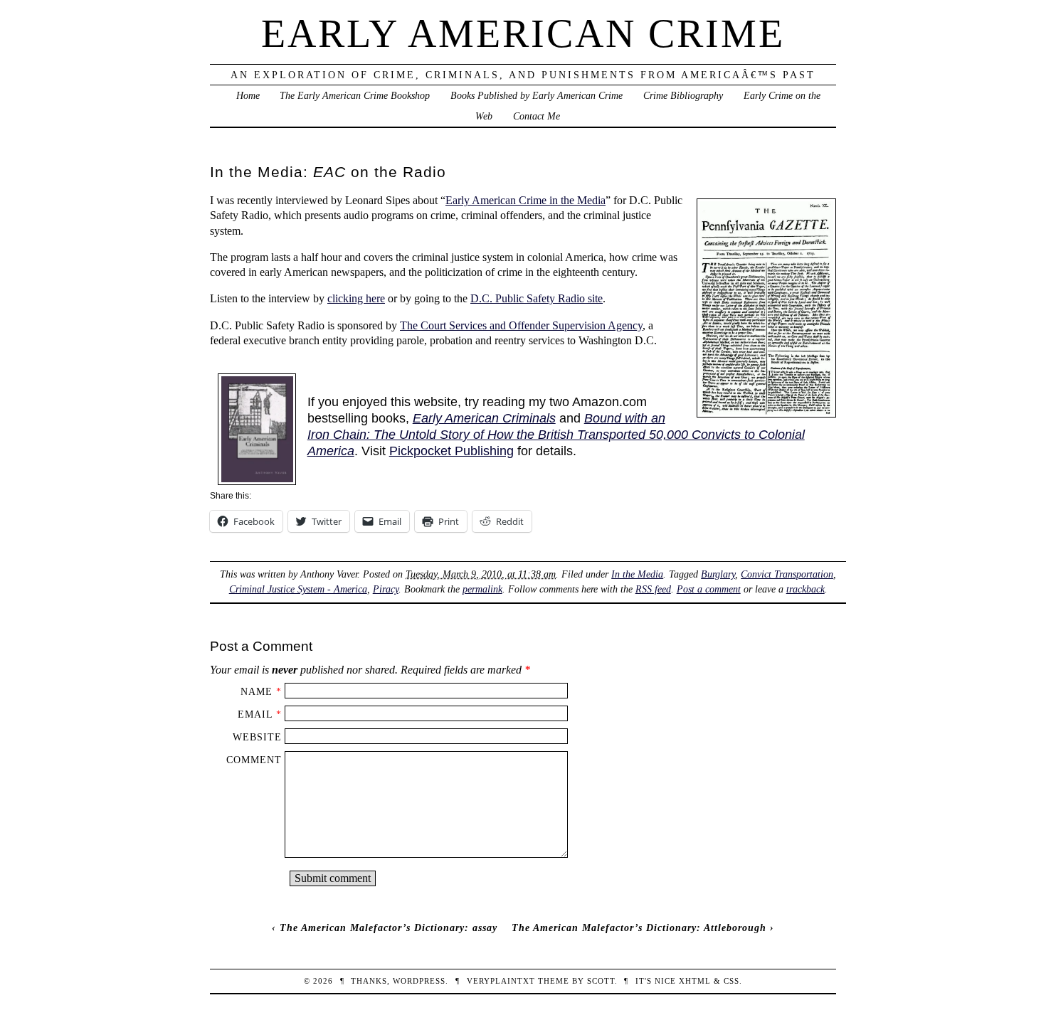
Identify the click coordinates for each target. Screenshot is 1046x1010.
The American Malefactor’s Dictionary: (388, 927)
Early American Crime (523, 33)
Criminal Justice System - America (298, 589)
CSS (731, 981)
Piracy (385, 589)
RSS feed (653, 589)
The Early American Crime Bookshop (355, 95)
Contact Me (536, 116)
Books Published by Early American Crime (536, 95)
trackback (805, 589)
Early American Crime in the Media (525, 200)
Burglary (718, 574)
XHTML (695, 981)
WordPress (419, 981)
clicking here (356, 298)
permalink (482, 589)
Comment (254, 759)
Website (257, 737)
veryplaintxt (501, 981)
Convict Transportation (787, 574)
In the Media (637, 574)
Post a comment (709, 589)
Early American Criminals (484, 418)
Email (255, 714)
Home (248, 95)
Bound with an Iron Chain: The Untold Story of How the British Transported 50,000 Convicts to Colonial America (556, 434)
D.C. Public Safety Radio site (536, 298)
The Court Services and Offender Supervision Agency (521, 325)
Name (257, 691)
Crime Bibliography (683, 95)
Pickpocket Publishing (451, 451)
